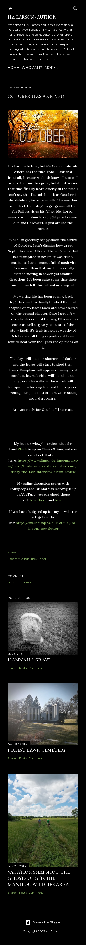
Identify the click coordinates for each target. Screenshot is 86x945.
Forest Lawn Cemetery (37, 750)
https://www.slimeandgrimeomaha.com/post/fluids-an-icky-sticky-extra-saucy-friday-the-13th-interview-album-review (43, 466)
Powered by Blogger (47, 922)
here (33, 500)
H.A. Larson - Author (32, 17)
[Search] (75, 7)
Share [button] (12, 552)
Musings (23, 559)
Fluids (22, 449)
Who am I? (32, 67)
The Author (38, 559)
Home (13, 67)
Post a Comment (21, 582)
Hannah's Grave (29, 660)
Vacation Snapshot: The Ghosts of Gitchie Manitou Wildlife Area (39, 878)
